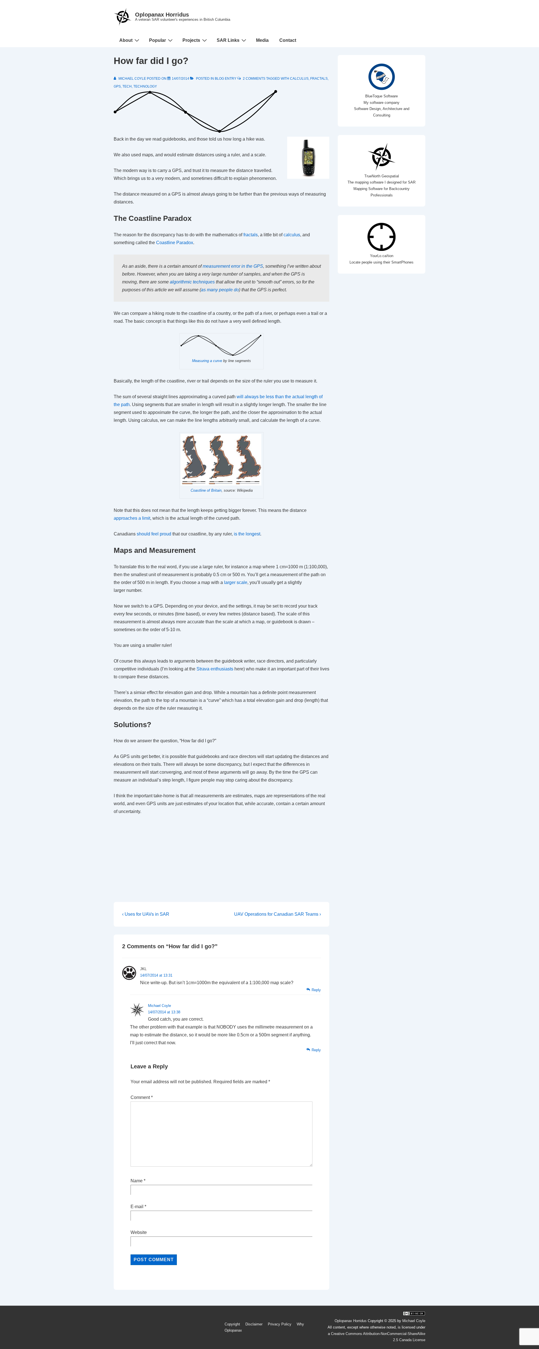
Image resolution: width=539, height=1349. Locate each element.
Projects (191, 40)
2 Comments (254, 79)
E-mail (137, 1206)
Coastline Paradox (174, 242)
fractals (319, 79)
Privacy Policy (279, 1324)
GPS (117, 86)
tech (127, 86)
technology (145, 86)
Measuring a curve (207, 361)
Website (139, 1232)
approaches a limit (132, 518)
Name (137, 1180)
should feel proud (154, 534)
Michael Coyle (159, 1006)
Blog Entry (225, 79)
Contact (287, 40)
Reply (316, 990)
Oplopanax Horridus (162, 15)
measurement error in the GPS (233, 266)
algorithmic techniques (192, 282)
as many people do (220, 289)
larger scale (235, 582)
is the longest (247, 534)
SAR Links (228, 40)
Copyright (232, 1324)
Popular (157, 40)
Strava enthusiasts (215, 669)
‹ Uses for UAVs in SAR (145, 914)
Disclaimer (253, 1324)
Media (262, 40)
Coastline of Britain (206, 490)
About (126, 40)
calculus (299, 79)
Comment (142, 1097)
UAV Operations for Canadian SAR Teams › (277, 914)
